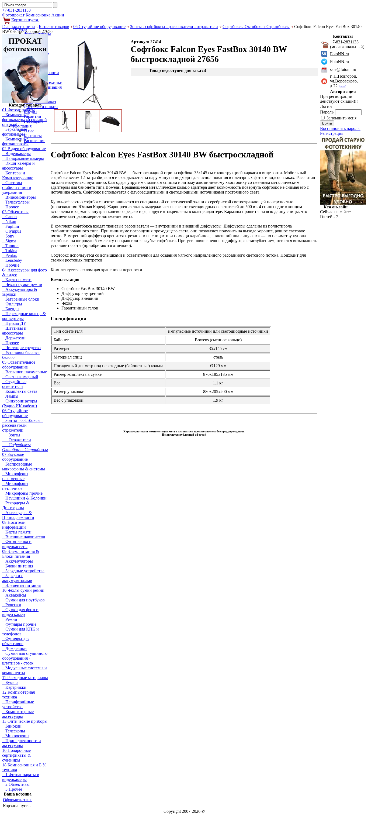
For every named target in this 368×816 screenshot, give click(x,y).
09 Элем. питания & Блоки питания (20, 554)
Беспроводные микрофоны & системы (23, 466)
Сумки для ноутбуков (23, 600)
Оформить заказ (17, 799)
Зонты (11, 435)
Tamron (10, 245)
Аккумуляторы (17, 561)
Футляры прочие (19, 624)
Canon (9, 216)
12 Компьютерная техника (18, 694)
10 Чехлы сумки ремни (23, 590)
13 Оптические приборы (24, 721)
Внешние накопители (23, 537)
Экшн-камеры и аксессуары (18, 165)
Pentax (9, 255)
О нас (29, 131)
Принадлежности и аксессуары (21, 743)
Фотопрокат (13, 15)
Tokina (9, 250)
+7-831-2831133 (16, 10)
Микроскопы (15, 736)
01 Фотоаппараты (18, 110)
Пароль (327, 112)
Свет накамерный (20, 376)
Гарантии (32, 116)
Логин (326, 106)
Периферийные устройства (18, 704)
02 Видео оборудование (24, 148)
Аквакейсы (14, 595)
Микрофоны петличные (15, 486)
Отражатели (16, 440)
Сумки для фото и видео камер (20, 612)
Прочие (10, 265)
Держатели (14, 338)
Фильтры (12, 304)
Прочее (10, 207)
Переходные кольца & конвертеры (24, 316)
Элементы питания (21, 585)
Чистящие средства (21, 347)
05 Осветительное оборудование (18, 364)
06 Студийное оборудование (99, 26)
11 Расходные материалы (25, 677)
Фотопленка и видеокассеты (17, 544)
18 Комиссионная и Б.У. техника (24, 767)
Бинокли (12, 726)
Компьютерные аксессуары (18, 714)
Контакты (33, 135)
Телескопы (13, 731)
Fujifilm (10, 226)
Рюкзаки (11, 604)
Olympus (11, 231)
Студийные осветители (14, 384)
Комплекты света (19, 391)
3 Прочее (12, 789)
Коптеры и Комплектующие (17, 175)
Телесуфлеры (16, 202)
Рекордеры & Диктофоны (15, 505)
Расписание (34, 140)
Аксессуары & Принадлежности (18, 515)
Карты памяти (17, 279)
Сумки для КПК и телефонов (20, 631)
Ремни (9, 619)
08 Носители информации (14, 524)
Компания (22, 126)
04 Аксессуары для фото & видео (24, 272)
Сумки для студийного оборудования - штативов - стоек (24, 658)
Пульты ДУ (14, 323)
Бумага (10, 682)
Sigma (9, 241)
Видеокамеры (16, 153)
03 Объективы (15, 211)
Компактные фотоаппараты (15, 141)
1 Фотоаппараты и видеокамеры (20, 777)
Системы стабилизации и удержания (16, 187)
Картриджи (14, 687)
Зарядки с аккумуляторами (17, 578)
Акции (57, 15)
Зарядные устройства (23, 571)
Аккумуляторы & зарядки (19, 292)
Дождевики (14, 648)
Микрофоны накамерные (15, 476)
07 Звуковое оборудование (15, 457)
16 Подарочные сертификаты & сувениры (16, 755)
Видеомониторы (19, 197)
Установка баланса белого (21, 355)
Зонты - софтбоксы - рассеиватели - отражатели (174, 26)
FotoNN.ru (339, 53)
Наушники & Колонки (24, 498)
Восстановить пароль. (340, 128)
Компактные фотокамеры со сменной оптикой (24, 119)
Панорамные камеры (23, 158)
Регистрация (331, 133)
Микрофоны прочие (22, 493)
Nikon (9, 221)
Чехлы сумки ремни (22, 284)
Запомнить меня (341, 118)
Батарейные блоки (20, 299)
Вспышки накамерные (24, 372)
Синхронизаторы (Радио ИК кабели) (19, 403)
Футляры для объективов (15, 641)
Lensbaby (12, 260)
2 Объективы (16, 784)
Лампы (10, 396)
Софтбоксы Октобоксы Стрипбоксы (256, 26)
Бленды (10, 309)
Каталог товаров (54, 26)
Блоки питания (17, 566)
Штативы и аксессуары (14, 330)
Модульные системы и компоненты (24, 670)
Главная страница (18, 26)
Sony (8, 236)
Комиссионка (38, 15)
